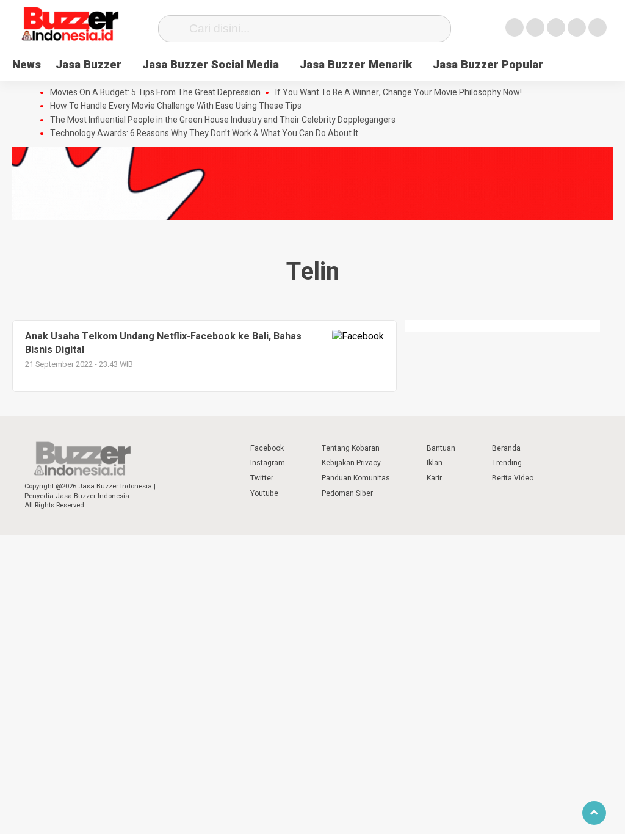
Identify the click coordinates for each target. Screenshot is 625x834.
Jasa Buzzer (88, 65)
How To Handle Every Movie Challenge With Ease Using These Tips (176, 106)
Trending (507, 462)
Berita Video (512, 478)
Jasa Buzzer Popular (488, 65)
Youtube (264, 493)
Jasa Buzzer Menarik (356, 65)
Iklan (435, 462)
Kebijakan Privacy (351, 462)
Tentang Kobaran (351, 448)
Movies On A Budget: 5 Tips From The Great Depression (155, 93)
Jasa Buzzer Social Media (210, 65)
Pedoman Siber (347, 493)
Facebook (267, 448)
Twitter (261, 478)
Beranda (506, 448)
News (26, 65)
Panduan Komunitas (356, 478)
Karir (434, 478)
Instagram (267, 462)
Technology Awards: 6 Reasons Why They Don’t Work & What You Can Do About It (204, 134)
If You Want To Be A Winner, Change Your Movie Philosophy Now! (398, 93)
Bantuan (441, 448)
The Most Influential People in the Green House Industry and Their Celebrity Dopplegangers (223, 120)
